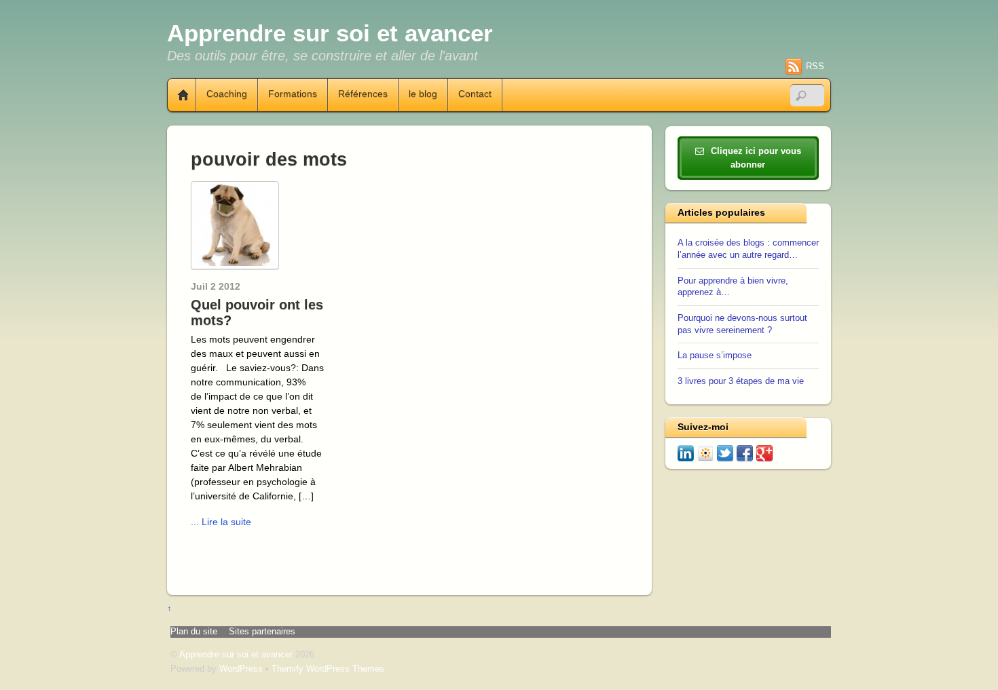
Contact (475, 94)
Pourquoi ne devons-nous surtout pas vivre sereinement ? (742, 324)
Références (363, 94)
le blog (423, 94)
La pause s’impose (715, 355)
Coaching (226, 94)
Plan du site (193, 631)
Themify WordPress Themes (328, 669)
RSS (815, 66)
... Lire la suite (221, 521)
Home (178, 95)
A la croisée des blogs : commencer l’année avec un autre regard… (748, 249)
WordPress (241, 669)
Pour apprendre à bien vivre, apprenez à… (733, 287)
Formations (292, 94)
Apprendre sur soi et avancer (236, 654)
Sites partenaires (262, 631)
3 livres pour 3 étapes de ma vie (741, 381)
